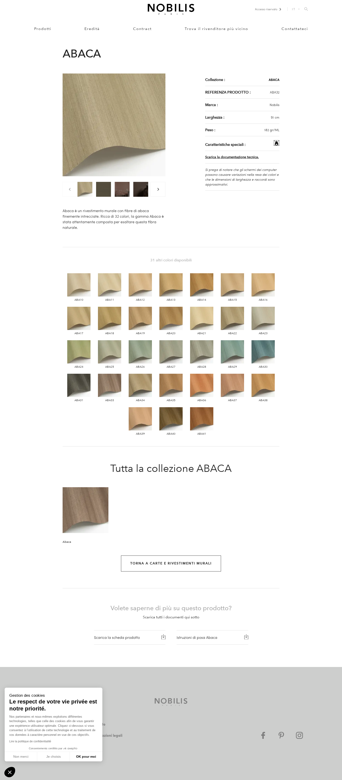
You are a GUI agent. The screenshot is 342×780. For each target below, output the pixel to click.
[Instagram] (299, 735)
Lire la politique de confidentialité (30, 741)
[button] (9, 772)
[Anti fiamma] (276, 144)
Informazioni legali (106, 735)
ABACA (274, 79)
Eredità (92, 29)
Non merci (20, 756)
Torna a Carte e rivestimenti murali (171, 563)
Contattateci (295, 29)
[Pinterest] (281, 735)
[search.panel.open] (306, 9)
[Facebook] (263, 735)
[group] (84, 189)
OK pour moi (86, 756)
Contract (142, 29)
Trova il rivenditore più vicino (216, 29)
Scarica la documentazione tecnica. (232, 157)
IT (293, 9)
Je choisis (53, 756)
